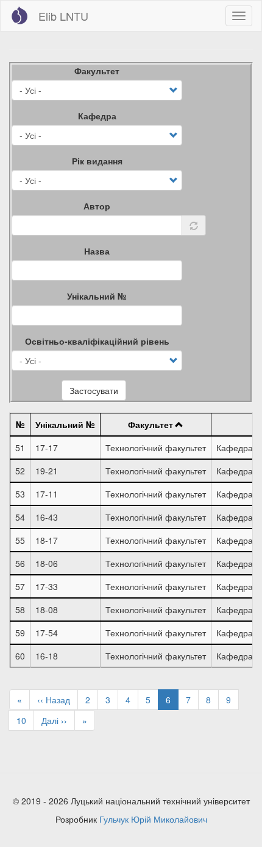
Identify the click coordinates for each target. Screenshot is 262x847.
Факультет (96, 71)
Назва (97, 251)
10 (25, 720)
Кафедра (97, 116)
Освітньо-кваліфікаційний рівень (97, 341)
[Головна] (19, 15)
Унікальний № (97, 296)
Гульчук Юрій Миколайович (153, 819)
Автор (96, 206)
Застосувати (93, 390)
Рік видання (97, 161)
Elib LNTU (63, 16)
